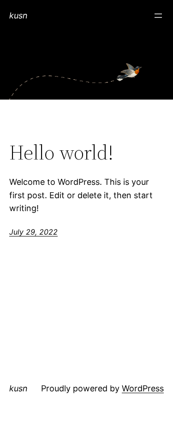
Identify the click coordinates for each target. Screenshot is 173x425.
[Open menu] (158, 15)
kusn (18, 15)
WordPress (143, 388)
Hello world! (61, 153)
